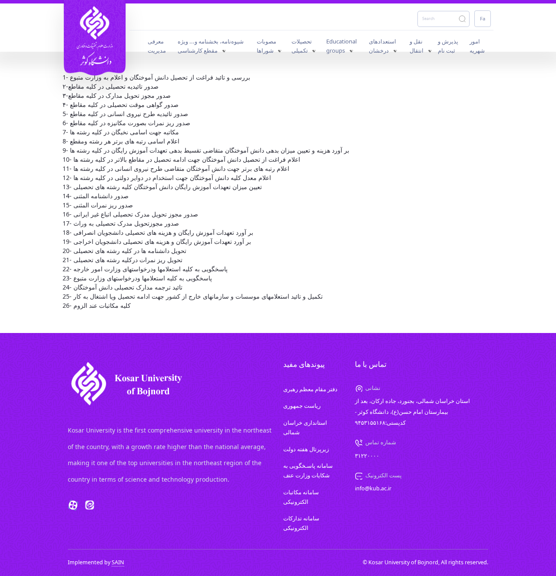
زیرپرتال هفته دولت (306, 449)
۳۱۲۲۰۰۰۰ (367, 455)
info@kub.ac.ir (373, 488)
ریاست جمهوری (302, 406)
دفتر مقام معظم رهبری (310, 389)
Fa (482, 18)
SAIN (118, 562)
